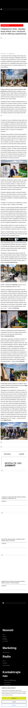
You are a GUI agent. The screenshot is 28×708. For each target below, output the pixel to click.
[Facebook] (12, 16)
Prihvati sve (14, 698)
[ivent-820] (14, 442)
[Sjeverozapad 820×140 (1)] (14, 9)
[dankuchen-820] (14, 447)
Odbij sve (14, 705)
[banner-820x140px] (14, 115)
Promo (7, 25)
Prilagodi (14, 701)
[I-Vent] (14, 240)
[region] (14, 697)
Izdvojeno (3, 25)
